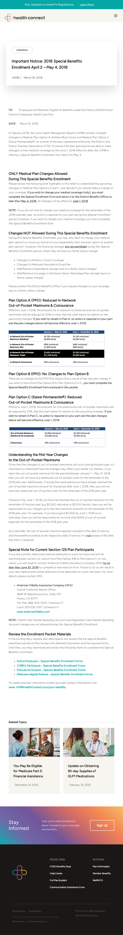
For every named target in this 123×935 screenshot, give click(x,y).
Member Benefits (102, 873)
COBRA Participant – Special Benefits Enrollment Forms (51, 665)
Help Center (56, 873)
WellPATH (98, 880)
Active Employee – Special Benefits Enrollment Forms (50, 661)
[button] (11, 758)
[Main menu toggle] (116, 16)
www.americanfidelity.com (33, 611)
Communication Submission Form (67, 887)
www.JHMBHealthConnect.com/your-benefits (37, 687)
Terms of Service (36, 921)
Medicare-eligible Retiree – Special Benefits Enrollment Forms (55, 674)
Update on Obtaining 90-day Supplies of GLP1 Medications (83, 771)
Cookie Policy (35, 911)
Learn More (87, 4)
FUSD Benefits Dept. (60, 866)
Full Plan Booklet (58, 880)
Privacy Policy (18, 911)
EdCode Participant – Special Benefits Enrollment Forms (51, 670)
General (22, 50)
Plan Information (101, 866)
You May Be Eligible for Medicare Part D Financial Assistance (28, 771)
